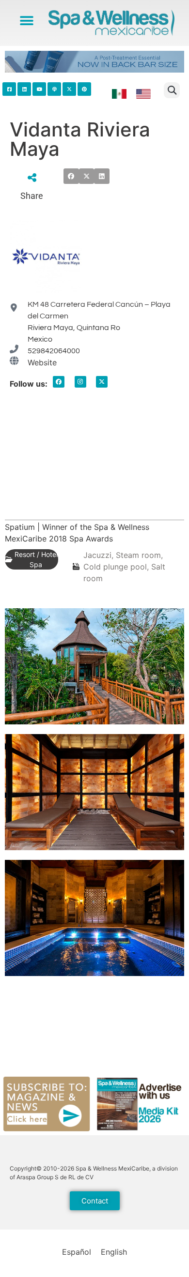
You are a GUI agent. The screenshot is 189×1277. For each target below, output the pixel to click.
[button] (27, 20)
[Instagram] (80, 382)
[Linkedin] (24, 89)
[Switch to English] (143, 94)
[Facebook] (58, 382)
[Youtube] (39, 89)
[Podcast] (54, 89)
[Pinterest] (84, 89)
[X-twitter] (102, 382)
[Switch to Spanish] (119, 94)
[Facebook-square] (9, 89)
